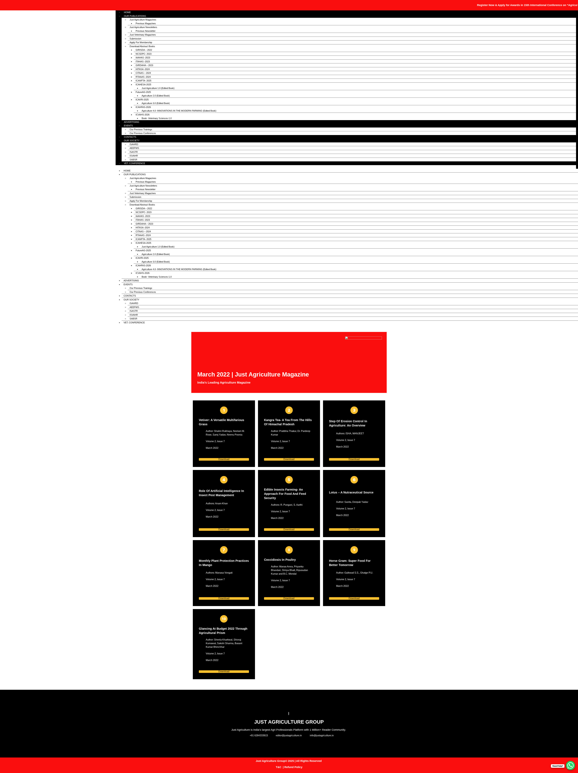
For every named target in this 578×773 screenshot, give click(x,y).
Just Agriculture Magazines (143, 19)
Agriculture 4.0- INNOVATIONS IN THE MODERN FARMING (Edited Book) (179, 110)
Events (128, 125)
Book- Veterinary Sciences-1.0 (157, 118)
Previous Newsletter (145, 31)
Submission (135, 38)
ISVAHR (134, 155)
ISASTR (134, 152)
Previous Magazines (146, 23)
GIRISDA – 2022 (144, 50)
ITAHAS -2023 (143, 61)
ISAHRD (134, 144)
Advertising (131, 280)
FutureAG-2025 (143, 92)
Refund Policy (293, 767)
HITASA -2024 (143, 69)
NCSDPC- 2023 (143, 54)
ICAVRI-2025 (142, 99)
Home (127, 170)
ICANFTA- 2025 (143, 80)
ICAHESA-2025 (143, 84)
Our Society (132, 140)
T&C (278, 767)
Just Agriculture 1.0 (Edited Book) (158, 88)
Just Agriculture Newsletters (143, 27)
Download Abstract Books (142, 46)
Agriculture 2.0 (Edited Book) (156, 95)
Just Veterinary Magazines (143, 34)
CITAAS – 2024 (143, 73)
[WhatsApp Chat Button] (570, 765)
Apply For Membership (141, 42)
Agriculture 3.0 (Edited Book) (156, 103)
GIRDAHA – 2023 (144, 65)
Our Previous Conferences (143, 133)
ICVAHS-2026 (142, 114)
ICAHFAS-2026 (143, 107)
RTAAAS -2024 (143, 77)
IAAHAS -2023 (143, 57)
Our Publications (135, 16)
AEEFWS (134, 148)
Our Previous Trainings (141, 129)
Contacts (130, 295)
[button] (346, 167)
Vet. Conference (134, 163)
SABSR (133, 318)
